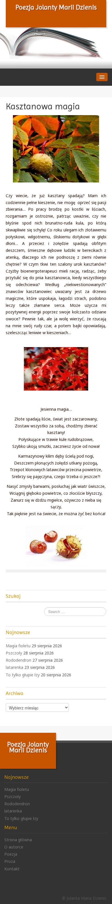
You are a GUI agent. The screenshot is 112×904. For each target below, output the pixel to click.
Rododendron (18, 660)
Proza (9, 861)
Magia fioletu (18, 645)
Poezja (10, 854)
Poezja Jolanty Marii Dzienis (56, 7)
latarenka (14, 667)
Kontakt (12, 868)
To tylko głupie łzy (23, 674)
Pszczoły (14, 653)
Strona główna (18, 839)
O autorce (13, 847)
